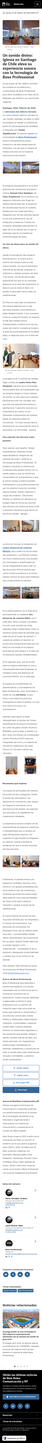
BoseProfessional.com (18, 973)
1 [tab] (14, 1366)
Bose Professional (25, 1290)
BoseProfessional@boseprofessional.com (21, 1254)
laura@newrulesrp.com (14, 1230)
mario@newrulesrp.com (14, 1203)
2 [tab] (18, 1366)
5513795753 (10, 1205)
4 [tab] (24, 1366)
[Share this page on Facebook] (27, 1274)
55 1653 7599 (10, 1232)
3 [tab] (21, 1366)
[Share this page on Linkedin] (20, 1274)
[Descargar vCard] (35, 1190)
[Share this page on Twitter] (13, 1274)
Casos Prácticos (10, 1290)
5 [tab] (27, 1366)
